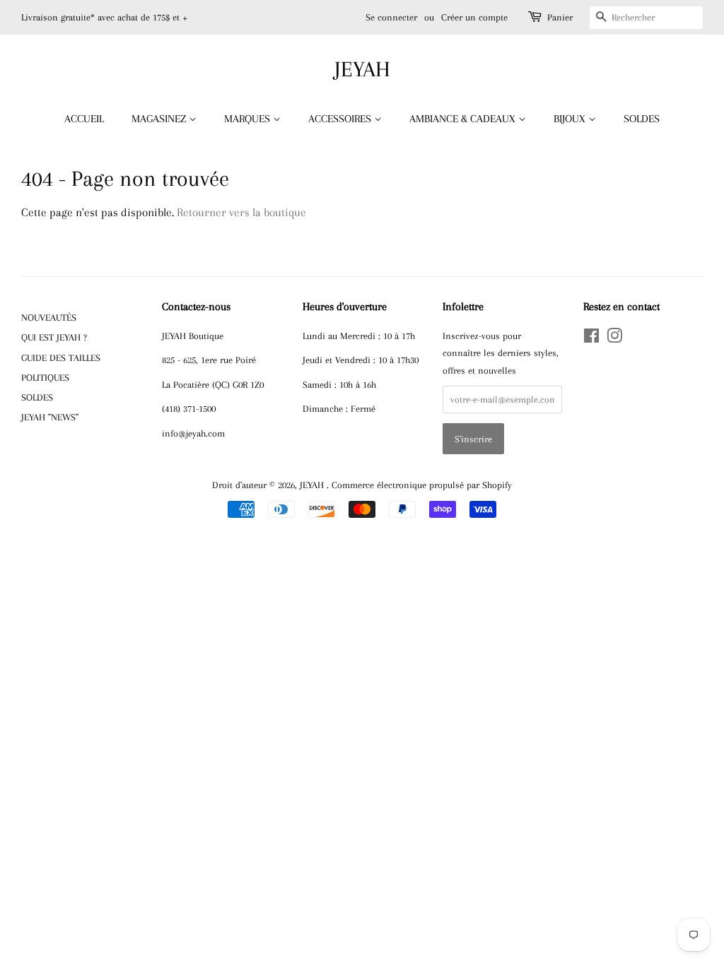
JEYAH (362, 69)
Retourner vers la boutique (241, 212)
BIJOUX (571, 118)
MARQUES (248, 118)
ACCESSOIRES (341, 118)
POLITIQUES (45, 377)
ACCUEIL (84, 118)
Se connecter (391, 17)
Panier (560, 17)
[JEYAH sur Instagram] (614, 338)
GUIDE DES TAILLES (60, 357)
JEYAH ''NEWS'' (49, 416)
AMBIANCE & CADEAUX (463, 118)
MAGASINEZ (160, 118)
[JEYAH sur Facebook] (591, 338)
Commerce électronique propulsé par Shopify (422, 484)
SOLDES (642, 118)
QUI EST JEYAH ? (54, 337)
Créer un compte (474, 17)
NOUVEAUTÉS (48, 317)
